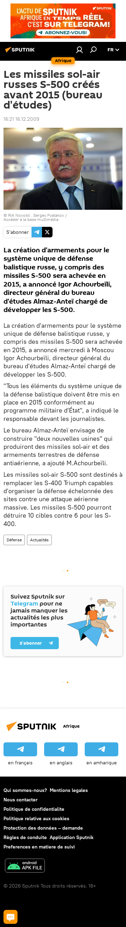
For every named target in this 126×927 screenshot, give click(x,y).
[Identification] (79, 50)
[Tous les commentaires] (11, 917)
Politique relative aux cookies (36, 818)
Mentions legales (69, 790)
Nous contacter (20, 799)
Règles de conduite (25, 837)
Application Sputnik (71, 837)
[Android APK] (25, 866)
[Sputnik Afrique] (21, 52)
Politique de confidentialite (34, 809)
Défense (14, 539)
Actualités (39, 539)
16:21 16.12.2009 (21, 119)
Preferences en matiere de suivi (39, 847)
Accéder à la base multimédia (31, 219)
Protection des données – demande (43, 828)
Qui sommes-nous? (25, 790)
